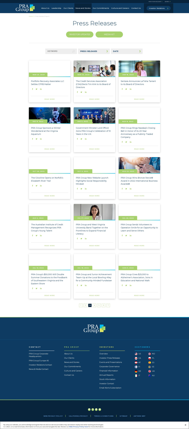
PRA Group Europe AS (39, 361)
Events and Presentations (110, 362)
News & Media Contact (38, 369)
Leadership (56, 8)
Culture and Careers (120, 8)
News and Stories (82, 8)
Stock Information (107, 379)
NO (153, 354)
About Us (45, 8)
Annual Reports (106, 375)
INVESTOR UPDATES (79, 34)
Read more (50, 99)
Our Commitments (101, 8)
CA (139, 358)
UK (153, 371)
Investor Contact (106, 384)
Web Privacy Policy (53, 416)
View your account (155, 1)
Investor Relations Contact (40, 365)
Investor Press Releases (109, 358)
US (139, 354)
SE (153, 367)
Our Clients (68, 8)
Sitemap (124, 416)
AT (139, 362)
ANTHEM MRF (139, 416)
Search (167, 1)
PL (153, 358)
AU (153, 375)
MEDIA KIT (109, 34)
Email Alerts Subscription (110, 388)
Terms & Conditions (104, 416)
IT (139, 375)
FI (139, 367)
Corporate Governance (109, 366)
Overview (103, 354)
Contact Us (136, 8)
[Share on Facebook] (32, 89)
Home (31, 16)
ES (153, 362)
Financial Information (108, 371)
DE (139, 371)
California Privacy (78, 416)
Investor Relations (157, 8)
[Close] (185, 425)
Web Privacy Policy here (78, 427)
